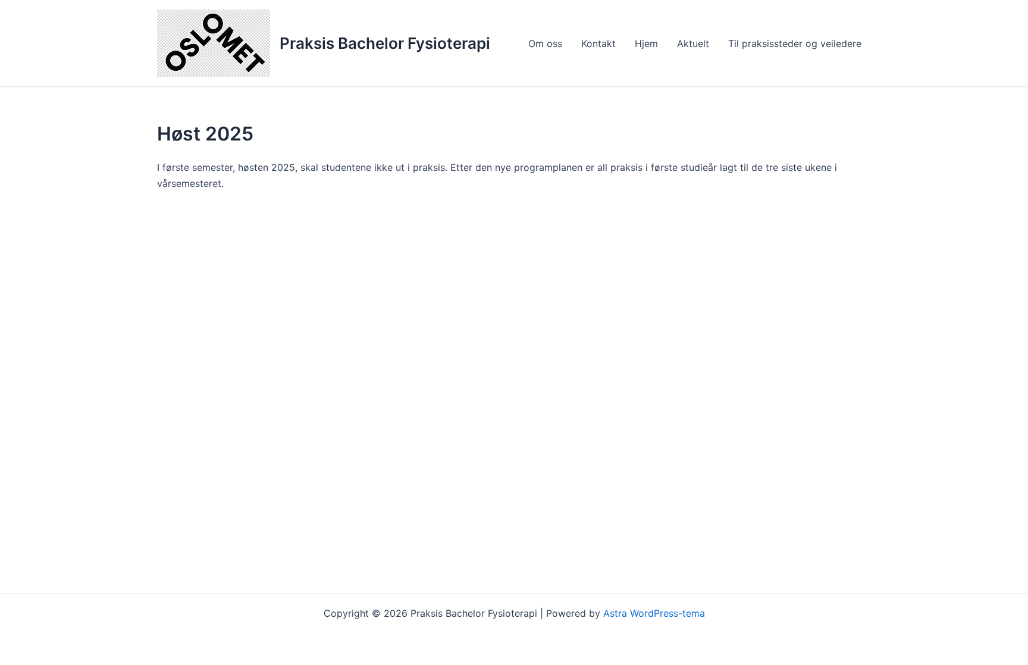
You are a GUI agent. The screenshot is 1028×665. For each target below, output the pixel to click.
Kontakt (598, 43)
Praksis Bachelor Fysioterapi (385, 43)
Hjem (646, 43)
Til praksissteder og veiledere (794, 43)
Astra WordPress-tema (654, 613)
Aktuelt (693, 43)
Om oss (545, 43)
